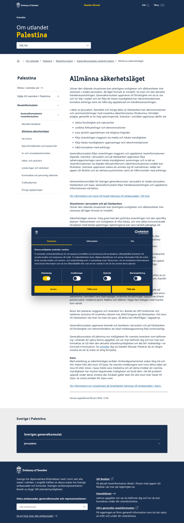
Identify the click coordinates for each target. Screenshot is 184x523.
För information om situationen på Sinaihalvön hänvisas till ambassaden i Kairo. (115, 385)
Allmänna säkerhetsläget (35, 131)
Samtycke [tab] (51, 241)
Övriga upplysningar (32, 189)
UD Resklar (103, 479)
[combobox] (54, 45)
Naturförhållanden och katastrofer (39, 145)
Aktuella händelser (31, 124)
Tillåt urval (92, 289)
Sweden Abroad (92, 5)
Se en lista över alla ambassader (35, 515)
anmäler (105, 346)
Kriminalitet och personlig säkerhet (40, 175)
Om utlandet (32, 61)
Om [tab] (132, 241)
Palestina (47, 61)
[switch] (77, 278)
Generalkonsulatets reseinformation (95, 61)
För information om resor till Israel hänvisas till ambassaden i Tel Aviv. (110, 196)
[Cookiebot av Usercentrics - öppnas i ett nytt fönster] (138, 232)
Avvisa (53, 289)
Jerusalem (30, 443)
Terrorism (27, 138)
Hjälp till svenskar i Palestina (33, 96)
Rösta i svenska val (28, 87)
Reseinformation (64, 61)
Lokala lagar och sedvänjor (35, 167)
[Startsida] (19, 61)
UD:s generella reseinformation (115, 508)
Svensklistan (104, 493)
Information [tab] (92, 241)
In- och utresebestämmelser (36, 153)
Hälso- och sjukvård (32, 160)
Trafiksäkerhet (29, 182)
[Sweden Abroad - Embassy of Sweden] (30, 5)
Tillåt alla (131, 289)
